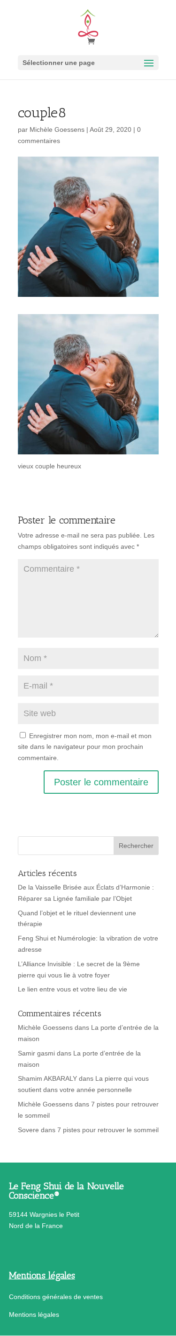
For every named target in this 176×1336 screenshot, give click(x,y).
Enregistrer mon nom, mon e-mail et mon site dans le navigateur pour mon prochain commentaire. (85, 747)
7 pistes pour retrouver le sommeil (108, 1130)
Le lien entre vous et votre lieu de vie (72, 989)
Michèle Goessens (57, 129)
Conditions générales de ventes (56, 1296)
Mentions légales (34, 1314)
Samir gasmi (36, 1053)
